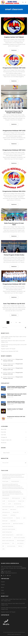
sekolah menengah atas (7, 532)
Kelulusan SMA (16, 512)
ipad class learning (17, 503)
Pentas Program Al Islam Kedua (14, 255)
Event (2, 434)
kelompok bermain (6, 512)
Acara (2, 590)
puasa (24, 517)
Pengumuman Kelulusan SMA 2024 (14, 191)
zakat (3, 548)
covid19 (3, 501)
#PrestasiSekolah (5, 498)
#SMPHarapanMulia (16, 498)
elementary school (11, 501)
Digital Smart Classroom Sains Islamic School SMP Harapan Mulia (17, 394)
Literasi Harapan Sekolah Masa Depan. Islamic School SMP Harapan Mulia (17, 387)
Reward (3, 442)
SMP (3, 546)
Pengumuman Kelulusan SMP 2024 (14, 150)
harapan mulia (21, 501)
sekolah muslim (19, 534)
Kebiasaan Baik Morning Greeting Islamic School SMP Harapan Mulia (16, 402)
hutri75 (9, 503)
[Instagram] (3, 575)
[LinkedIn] (7, 575)
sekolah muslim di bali (6, 537)
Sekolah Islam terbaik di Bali (7, 526)
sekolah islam (13, 520)
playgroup (18, 517)
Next (20, 322)
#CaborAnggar (5, 481)
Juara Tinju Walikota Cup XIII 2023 (14, 303)
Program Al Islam (5, 440)
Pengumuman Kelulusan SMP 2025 (14, 130)
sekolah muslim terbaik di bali (8, 540)
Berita (2, 429)
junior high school (20, 506)
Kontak (2, 593)
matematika (12, 515)
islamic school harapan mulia (8, 506)
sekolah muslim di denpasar (19, 537)
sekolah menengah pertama (7, 534)
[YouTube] (1, 575)
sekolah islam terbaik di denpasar (8, 529)
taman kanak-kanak (11, 546)
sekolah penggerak (20, 540)
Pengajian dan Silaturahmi (7, 517)
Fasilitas (3, 584)
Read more (14, 50)
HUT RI (3, 503)
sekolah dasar (5, 520)
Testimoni (20, 546)
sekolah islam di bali (6, 523)
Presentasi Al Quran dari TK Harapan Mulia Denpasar (14, 111)
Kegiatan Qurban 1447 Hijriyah (14, 37)
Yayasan (3, 581)
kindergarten (4, 515)
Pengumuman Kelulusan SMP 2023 (14, 284)
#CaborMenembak (15, 481)
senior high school (5, 543)
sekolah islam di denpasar (18, 523)
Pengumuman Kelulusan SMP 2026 (14, 68)
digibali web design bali (16, 634)
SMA (13, 543)
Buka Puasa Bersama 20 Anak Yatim (14, 223)
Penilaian (3, 437)
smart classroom (20, 543)
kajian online (4, 509)
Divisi (2, 432)
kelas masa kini (13, 509)
